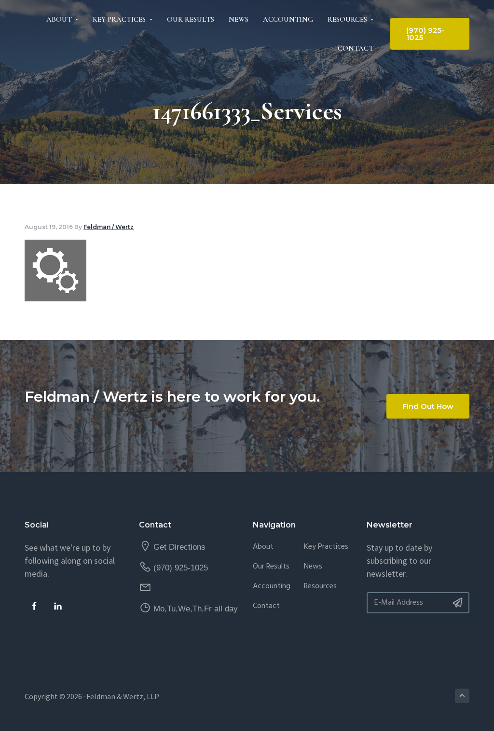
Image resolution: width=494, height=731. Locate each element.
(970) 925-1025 (180, 567)
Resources (320, 587)
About (263, 547)
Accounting (271, 587)
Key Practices (326, 547)
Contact (266, 606)
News (313, 567)
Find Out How (427, 406)
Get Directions (179, 547)
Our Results (271, 567)
